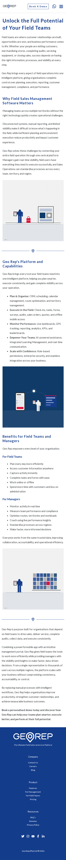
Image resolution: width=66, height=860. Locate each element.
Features (33, 788)
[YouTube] (33, 836)
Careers (33, 766)
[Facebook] (38, 836)
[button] (38, 6)
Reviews (33, 821)
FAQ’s (33, 817)
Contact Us (33, 762)
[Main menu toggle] (61, 6)
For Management (33, 792)
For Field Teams (33, 795)
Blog (33, 770)
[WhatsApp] (54, 6)
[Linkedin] (43, 836)
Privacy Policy (33, 825)
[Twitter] (22, 836)
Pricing (33, 799)
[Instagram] (27, 836)
